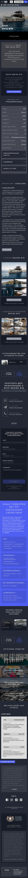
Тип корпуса (8, 555)
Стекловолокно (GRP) (9, 573)
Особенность (9, 592)
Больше (7, 532)
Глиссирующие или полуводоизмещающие (9, 559)
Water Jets (6, 585)
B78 (20, 5)
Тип (4, 539)
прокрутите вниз (14, 36)
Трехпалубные (7, 548)
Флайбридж (6, 546)
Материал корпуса (11, 570)
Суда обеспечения (17, 546)
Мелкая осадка (7, 597)
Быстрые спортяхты (9, 542)
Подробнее (17, 874)
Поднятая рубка (7, 544)
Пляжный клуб (17, 597)
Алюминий (6, 575)
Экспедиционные (18, 544)
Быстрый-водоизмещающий (11, 563)
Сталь (19, 573)
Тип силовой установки (13, 583)
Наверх (15, 789)
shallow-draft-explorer (13, 5)
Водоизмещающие (8, 561)
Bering (4, 5)
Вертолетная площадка (9, 595)
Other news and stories (7, 761)
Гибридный (13, 585)
